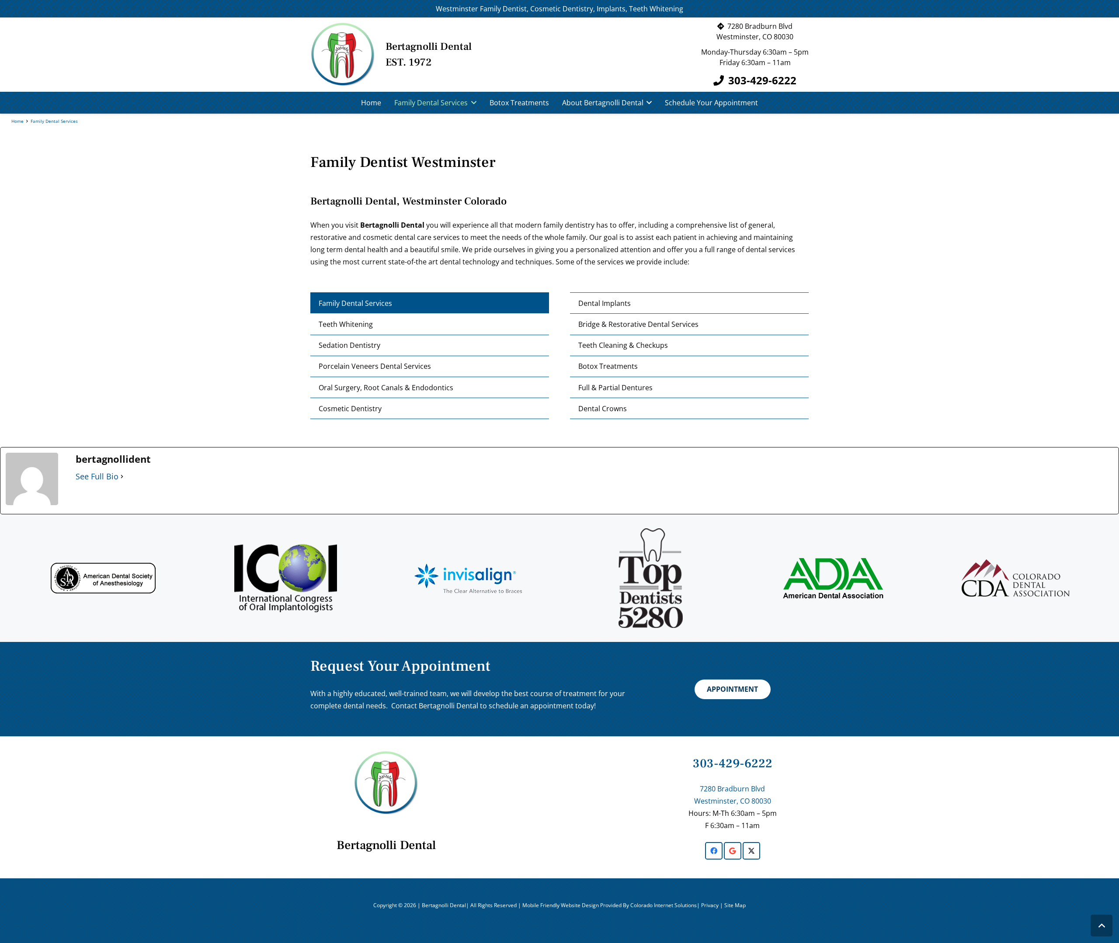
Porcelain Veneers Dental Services (375, 366)
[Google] (732, 851)
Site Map (735, 905)
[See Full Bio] (121, 476)
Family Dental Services (355, 303)
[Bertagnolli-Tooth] (343, 54)
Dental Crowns (602, 408)
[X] (751, 851)
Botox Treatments (608, 366)
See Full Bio (97, 476)
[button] (472, 103)
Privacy (710, 905)
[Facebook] (714, 851)
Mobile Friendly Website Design (561, 905)
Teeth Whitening (346, 324)
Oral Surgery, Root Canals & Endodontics (386, 387)
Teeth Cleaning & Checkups (623, 345)
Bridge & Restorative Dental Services (638, 324)
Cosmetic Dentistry (350, 408)
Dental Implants (604, 303)
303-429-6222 (732, 763)
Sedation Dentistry (349, 345)
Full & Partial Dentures (615, 387)
